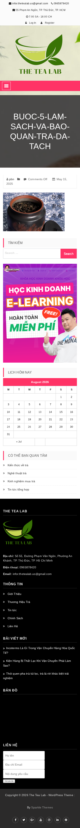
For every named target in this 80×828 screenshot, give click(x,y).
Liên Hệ (13, 626)
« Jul (19, 441)
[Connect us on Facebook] (15, 820)
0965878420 (61, 3)
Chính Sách (15, 618)
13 (40, 412)
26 (29, 426)
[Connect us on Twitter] (24, 820)
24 (8, 426)
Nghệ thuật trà (17, 473)
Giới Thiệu (14, 594)
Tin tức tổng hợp (18, 489)
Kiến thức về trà (18, 465)
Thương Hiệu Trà (19, 602)
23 (71, 419)
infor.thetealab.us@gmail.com (29, 3)
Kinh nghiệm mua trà (21, 481)
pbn (11, 179)
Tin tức (12, 610)
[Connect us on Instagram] (49, 820)
